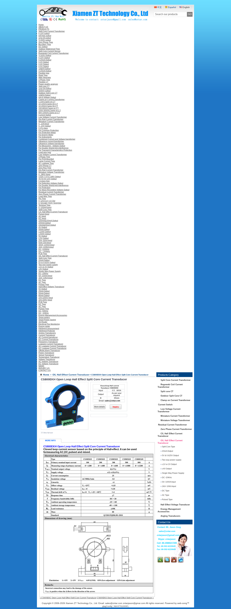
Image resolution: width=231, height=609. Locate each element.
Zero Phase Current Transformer (52, 194)
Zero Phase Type (45, 42)
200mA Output (44, 223)
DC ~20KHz (43, 313)
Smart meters (44, 317)
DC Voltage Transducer (48, 364)
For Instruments (45, 137)
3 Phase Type (44, 80)
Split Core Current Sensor (49, 51)
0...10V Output (44, 126)
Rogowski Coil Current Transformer (53, 53)
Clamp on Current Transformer (51, 99)
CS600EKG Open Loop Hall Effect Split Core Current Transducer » (125, 598)
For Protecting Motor (47, 132)
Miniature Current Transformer (51, 121)
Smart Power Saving (47, 320)
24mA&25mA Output (47, 225)
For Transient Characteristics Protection (55, 150)
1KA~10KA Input (45, 278)
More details (99, 407)
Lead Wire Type (45, 196)
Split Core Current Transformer (51, 31)
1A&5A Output (44, 69)
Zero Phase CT (44, 166)
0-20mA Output (44, 60)
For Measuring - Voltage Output (51, 146)
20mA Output (44, 260)
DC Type (42, 280)
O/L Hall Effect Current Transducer (53, 256)
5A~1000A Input (45, 276)
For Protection (44, 188)
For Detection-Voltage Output (50, 183)
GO (190, 14)
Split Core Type (45, 210)
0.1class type (44, 181)
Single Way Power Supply (49, 271)
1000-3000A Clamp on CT (49, 110)
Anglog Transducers (47, 333)
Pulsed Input (43, 214)
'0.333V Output (44, 55)
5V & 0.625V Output (46, 262)
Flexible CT (43, 82)
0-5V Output (43, 66)
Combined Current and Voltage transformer (56, 139)
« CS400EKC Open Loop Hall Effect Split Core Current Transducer (68, 598)
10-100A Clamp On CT (48, 104)
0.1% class (43, 128)
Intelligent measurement (48, 328)
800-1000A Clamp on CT (49, 113)
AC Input (42, 216)
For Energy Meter (45, 135)
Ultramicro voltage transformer (51, 143)
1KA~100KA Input (46, 247)
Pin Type (42, 199)
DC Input (42, 218)
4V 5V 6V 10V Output (47, 179)
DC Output (42, 47)
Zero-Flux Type (44, 168)
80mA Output (44, 295)
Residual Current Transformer (51, 192)
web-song (182, 603)
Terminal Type (44, 205)
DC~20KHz (43, 273)
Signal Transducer (46, 355)
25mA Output (44, 291)
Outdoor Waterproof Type (49, 49)
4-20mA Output (44, 71)
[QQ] (174, 562)
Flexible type (43, 73)
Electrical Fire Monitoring (49, 324)
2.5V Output (43, 238)
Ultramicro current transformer (51, 141)
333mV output (44, 91)
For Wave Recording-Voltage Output (53, 190)
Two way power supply (48, 265)
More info (50, 440)
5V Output (42, 236)
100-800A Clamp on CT (48, 108)
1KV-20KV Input (45, 300)
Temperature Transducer (49, 357)
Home (46, 374)
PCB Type (42, 254)
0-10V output (44, 33)
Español (171, 7)
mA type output (44, 36)
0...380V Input (44, 174)
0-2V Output (43, 62)
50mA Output (44, 229)
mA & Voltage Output (47, 97)
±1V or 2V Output (45, 267)
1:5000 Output (44, 234)
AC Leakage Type (46, 163)
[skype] (167, 562)
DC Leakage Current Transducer (52, 348)
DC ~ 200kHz (44, 251)
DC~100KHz (43, 249)
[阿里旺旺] (180, 562)
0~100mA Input (44, 207)
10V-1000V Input (45, 298)
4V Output (42, 227)
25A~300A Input (45, 240)
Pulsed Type (43, 284)
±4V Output (43, 269)
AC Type (42, 282)
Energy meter (44, 326)
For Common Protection (48, 130)
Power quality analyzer (48, 84)
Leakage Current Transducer (50, 344)
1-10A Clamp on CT (46, 102)
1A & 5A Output (44, 88)
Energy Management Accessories (52, 315)
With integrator (44, 77)
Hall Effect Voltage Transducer (51, 287)
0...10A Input (43, 124)
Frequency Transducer (48, 342)
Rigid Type (43, 75)
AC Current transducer (48, 337)
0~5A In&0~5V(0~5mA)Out (49, 203)
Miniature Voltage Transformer (51, 172)
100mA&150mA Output (48, 221)
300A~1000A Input (46, 245)
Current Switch (44, 115)
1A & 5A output (44, 38)
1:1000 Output (44, 232)
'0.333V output (44, 40)
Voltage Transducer (46, 359)
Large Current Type (46, 161)
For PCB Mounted (46, 159)
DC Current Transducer (48, 339)
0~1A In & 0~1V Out (46, 201)
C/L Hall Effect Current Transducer (53, 212)
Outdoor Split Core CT (47, 93)
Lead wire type (44, 152)
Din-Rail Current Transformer (50, 119)
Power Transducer (46, 353)
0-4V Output (43, 64)
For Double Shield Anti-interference (53, 148)
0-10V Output (44, 58)
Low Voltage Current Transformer (52, 117)
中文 (159, 7)
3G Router (42, 322)
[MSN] (160, 562)
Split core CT (44, 86)
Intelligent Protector (46, 331)
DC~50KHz (43, 311)
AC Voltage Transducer (48, 361)
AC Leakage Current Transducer (52, 346)
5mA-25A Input (44, 243)
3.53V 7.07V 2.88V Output (49, 177)
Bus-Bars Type (44, 44)
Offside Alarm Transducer (49, 350)
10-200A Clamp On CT (48, 106)
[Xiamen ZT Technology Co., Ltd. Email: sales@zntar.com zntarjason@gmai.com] (93, 21)
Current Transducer (46, 335)
